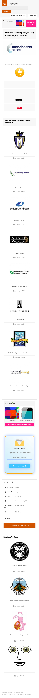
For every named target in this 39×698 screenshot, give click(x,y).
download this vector (20, 525)
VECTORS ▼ (18, 15)
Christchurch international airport (19, 386)
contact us (12, 694)
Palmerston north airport (19, 286)
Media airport (19, 319)
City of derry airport (19, 187)
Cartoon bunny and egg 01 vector (19, 635)
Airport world (19, 253)
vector (13, 3)
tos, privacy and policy (24, 694)
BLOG (32, 15)
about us (4, 694)
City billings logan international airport (19, 353)
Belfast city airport (19, 220)
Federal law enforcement (19, 565)
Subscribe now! (19, 466)
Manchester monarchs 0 (19, 154)
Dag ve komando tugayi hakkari (19, 600)
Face (19, 669)
